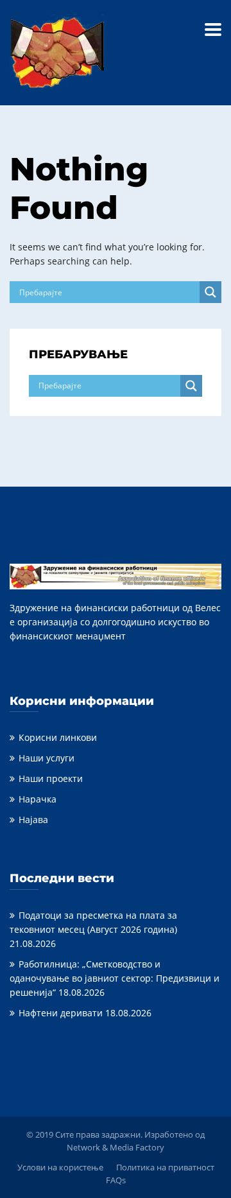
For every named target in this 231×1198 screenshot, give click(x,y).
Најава (33, 819)
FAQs (116, 1180)
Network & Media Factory (115, 1147)
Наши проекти (51, 778)
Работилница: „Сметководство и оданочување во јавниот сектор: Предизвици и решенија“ (114, 978)
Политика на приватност (165, 1167)
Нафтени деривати (61, 1013)
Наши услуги (46, 758)
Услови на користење (60, 1167)
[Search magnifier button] (210, 292)
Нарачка (37, 799)
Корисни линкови (58, 737)
